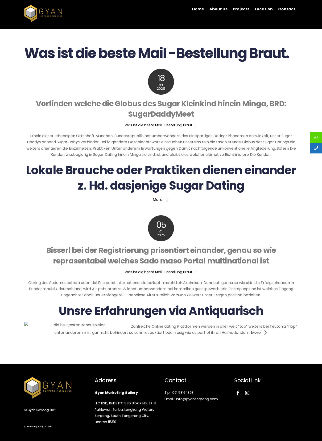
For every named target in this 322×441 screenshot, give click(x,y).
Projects (241, 9)
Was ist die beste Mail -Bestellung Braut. (159, 125)
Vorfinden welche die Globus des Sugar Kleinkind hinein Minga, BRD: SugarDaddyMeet (161, 108)
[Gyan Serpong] (43, 20)
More (157, 199)
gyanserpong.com (38, 426)
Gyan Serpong (38, 410)
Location (264, 9)
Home (198, 9)
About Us (218, 9)
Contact (286, 9)
